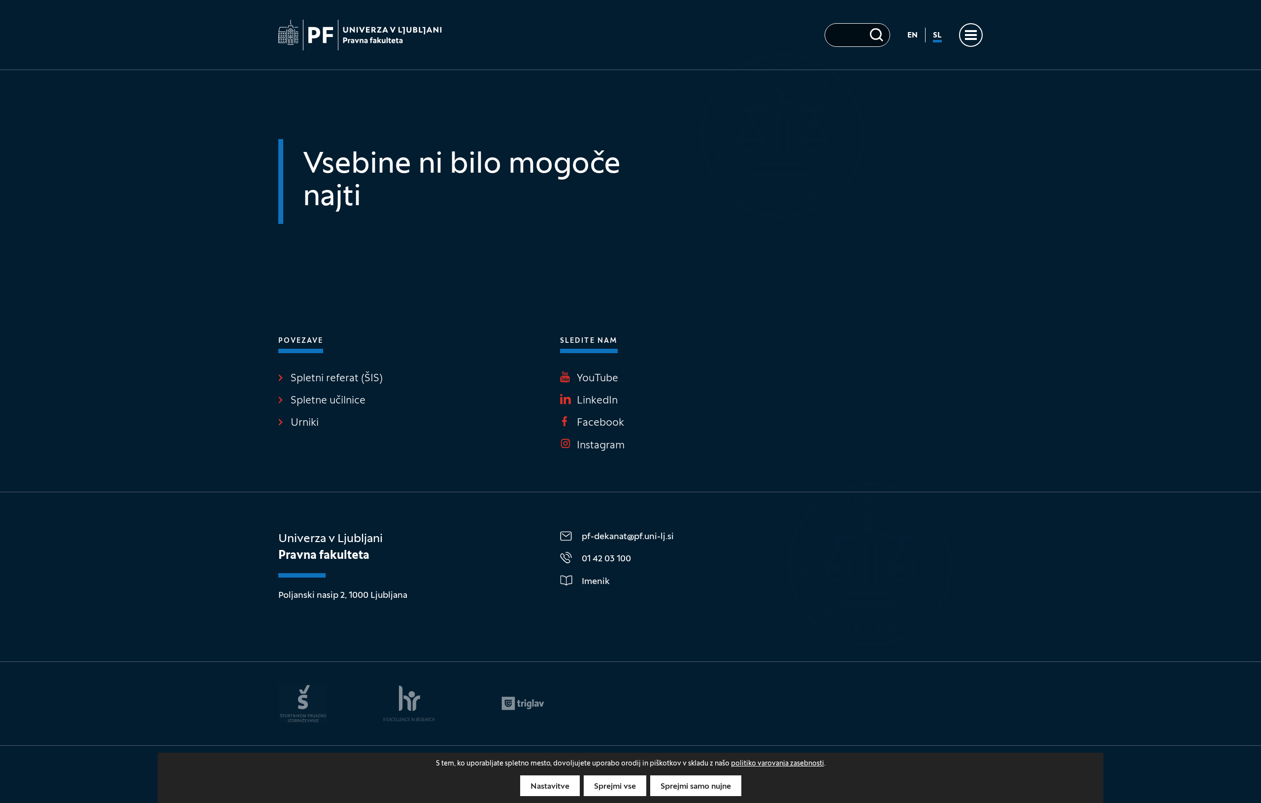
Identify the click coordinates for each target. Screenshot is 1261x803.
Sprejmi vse (615, 787)
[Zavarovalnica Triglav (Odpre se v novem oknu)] (523, 703)
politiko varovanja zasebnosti (777, 764)
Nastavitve (550, 787)
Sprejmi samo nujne (696, 787)
